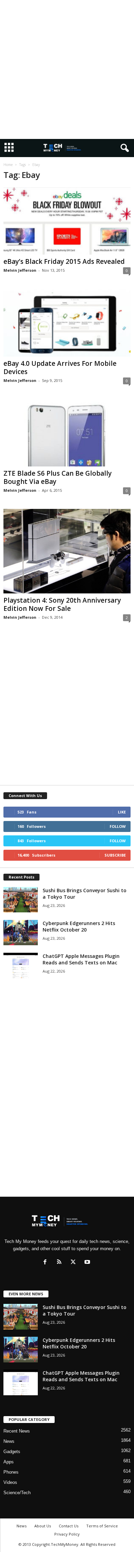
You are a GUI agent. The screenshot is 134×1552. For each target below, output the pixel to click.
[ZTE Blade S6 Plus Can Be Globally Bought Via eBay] (67, 432)
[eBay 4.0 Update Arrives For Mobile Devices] (67, 322)
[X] (75, 1262)
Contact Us (68, 1525)
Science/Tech (17, 1492)
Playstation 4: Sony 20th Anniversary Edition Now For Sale (62, 604)
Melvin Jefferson (19, 270)
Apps (8, 1461)
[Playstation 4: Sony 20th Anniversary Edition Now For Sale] (67, 551)
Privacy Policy (67, 1534)
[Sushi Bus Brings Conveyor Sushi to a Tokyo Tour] (20, 900)
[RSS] (61, 1262)
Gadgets (11, 1451)
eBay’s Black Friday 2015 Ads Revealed (64, 261)
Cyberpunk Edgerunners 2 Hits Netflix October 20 (79, 926)
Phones (11, 1472)
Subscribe (115, 855)
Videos (10, 1482)
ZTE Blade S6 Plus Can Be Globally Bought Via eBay (57, 477)
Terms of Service (102, 1525)
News (8, 1441)
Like (122, 812)
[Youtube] (88, 1262)
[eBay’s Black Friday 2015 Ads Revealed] (67, 221)
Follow (118, 826)
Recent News (16, 1431)
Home (8, 164)
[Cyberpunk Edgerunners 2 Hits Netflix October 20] (20, 933)
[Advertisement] (67, 69)
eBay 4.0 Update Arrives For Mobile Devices (59, 367)
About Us (42, 1525)
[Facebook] (47, 1262)
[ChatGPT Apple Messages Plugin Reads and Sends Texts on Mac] (20, 965)
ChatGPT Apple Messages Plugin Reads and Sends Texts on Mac (81, 959)
